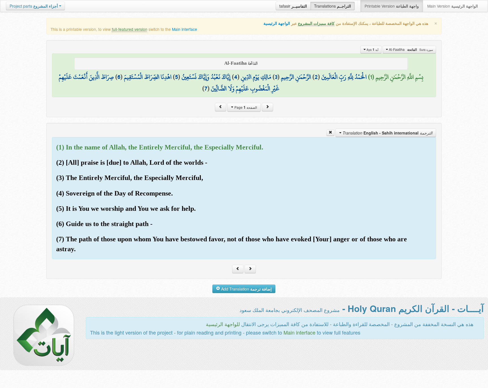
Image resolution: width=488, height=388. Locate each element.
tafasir (293, 6)
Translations (332, 6)
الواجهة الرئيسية (276, 23)
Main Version (452, 6)
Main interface (184, 29)
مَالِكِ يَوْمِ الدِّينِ (256, 77)
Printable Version (392, 6)
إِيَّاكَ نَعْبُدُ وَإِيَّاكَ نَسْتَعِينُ (206, 77)
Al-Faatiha (410, 49)
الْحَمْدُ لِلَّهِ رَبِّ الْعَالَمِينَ (344, 77)
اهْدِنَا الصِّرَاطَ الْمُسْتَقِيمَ (147, 77)
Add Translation (246, 289)
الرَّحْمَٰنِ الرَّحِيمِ (296, 77)
